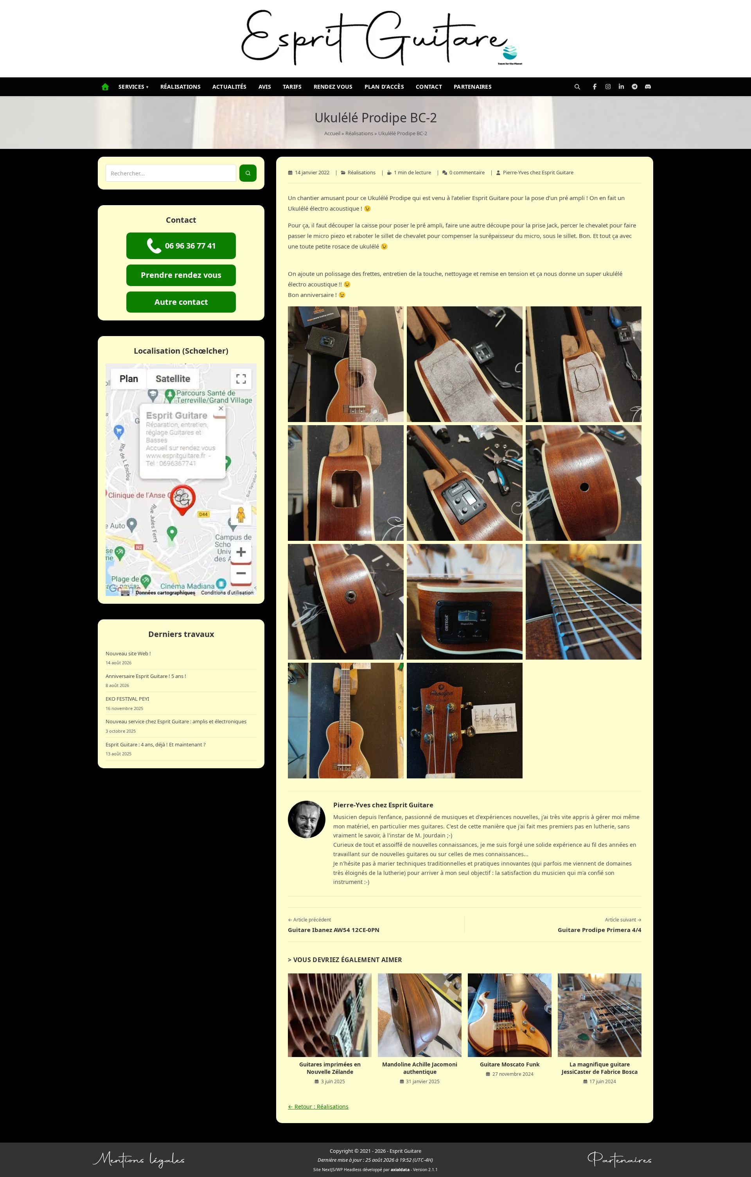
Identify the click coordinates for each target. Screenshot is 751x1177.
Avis (265, 86)
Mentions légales (142, 1160)
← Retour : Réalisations (318, 1106)
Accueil (332, 133)
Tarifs (292, 86)
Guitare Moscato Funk (510, 1064)
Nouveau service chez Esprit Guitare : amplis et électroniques (176, 721)
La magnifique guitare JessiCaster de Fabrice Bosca (600, 1068)
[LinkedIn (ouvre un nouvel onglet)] (621, 86)
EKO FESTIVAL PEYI (127, 698)
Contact (429, 86)
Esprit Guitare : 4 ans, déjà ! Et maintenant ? (156, 744)
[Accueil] (105, 86)
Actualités (229, 86)
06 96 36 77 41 (190, 245)
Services (134, 86)
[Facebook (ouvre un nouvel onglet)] (594, 86)
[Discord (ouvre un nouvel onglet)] (647, 86)
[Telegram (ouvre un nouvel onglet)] (634, 86)
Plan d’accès (384, 86)
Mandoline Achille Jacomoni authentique (419, 1068)
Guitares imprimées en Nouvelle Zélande (330, 1068)
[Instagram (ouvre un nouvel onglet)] (607, 86)
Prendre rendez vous (181, 275)
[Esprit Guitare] (375, 38)
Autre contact (181, 302)
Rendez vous (333, 86)
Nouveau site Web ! (128, 653)
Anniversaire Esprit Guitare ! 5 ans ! (146, 676)
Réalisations (180, 86)
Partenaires (473, 86)
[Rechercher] (577, 87)
